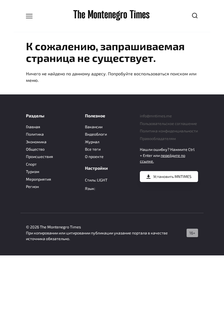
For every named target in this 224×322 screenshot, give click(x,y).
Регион (32, 186)
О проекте (94, 156)
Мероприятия (38, 179)
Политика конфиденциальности (169, 131)
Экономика (36, 141)
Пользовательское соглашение (168, 123)
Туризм (32, 171)
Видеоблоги (96, 134)
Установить (172, 176)
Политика (35, 134)
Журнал (92, 141)
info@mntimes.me (156, 116)
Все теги (93, 149)
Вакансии (93, 126)
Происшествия (39, 156)
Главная (33, 126)
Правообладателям (158, 138)
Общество (35, 149)
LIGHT (102, 180)
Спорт (31, 164)
